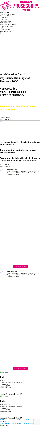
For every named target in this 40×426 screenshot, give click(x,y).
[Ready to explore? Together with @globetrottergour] (10, 194)
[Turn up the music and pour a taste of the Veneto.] (30, 226)
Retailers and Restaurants (7, 16)
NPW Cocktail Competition (8, 14)
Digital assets (4, 384)
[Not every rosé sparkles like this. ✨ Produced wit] (10, 226)
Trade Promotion (5, 12)
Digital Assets (4, 17)
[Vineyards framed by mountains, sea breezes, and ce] (30, 192)
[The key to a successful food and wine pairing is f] (10, 252)
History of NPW (5, 19)
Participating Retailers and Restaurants (11, 382)
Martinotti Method (5, 21)
